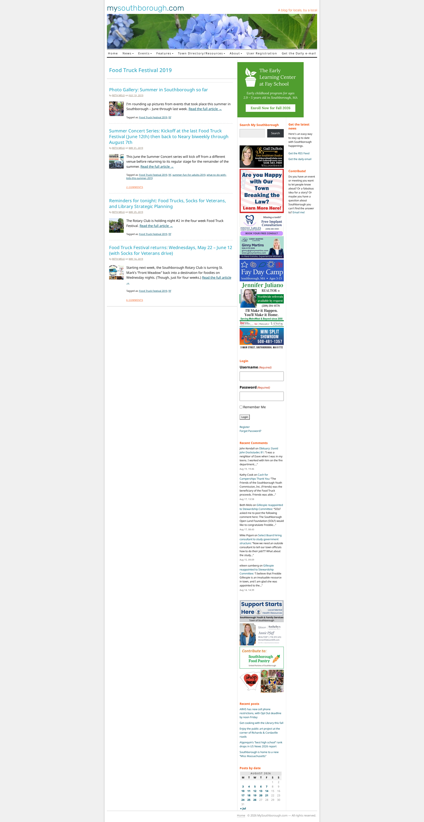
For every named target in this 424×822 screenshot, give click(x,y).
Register (245, 427)
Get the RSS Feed (298, 153)
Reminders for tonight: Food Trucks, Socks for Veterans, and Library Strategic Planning (167, 203)
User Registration (262, 53)
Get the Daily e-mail (299, 53)
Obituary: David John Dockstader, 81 (259, 450)
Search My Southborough (259, 125)
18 (248, 795)
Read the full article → (205, 109)
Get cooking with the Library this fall (261, 723)
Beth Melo (118, 95)
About (235, 53)
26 (254, 800)
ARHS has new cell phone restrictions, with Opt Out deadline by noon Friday (260, 713)
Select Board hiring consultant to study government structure (261, 539)
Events (144, 53)
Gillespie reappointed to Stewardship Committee (261, 507)
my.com (145, 8)
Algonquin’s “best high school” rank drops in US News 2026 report (261, 744)
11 (248, 791)
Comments (134, 187)
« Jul (243, 808)
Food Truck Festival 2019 (153, 117)
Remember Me (254, 407)
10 (242, 791)
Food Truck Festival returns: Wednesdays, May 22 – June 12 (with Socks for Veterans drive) (170, 250)
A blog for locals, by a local (297, 10)
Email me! (299, 212)
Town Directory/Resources (200, 53)
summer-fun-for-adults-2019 (188, 174)
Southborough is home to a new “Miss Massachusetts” (259, 754)
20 (260, 795)
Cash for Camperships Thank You (254, 477)
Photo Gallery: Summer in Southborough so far (158, 90)
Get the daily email (299, 159)
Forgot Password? (250, 431)
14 (266, 791)
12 (254, 791)
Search (275, 133)
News (127, 53)
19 (254, 795)
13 (260, 791)
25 (248, 800)
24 (242, 800)
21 (266, 795)
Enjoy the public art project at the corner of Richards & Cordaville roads (260, 732)
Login (244, 417)
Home (113, 53)
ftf (169, 117)
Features (163, 53)
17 (242, 795)
